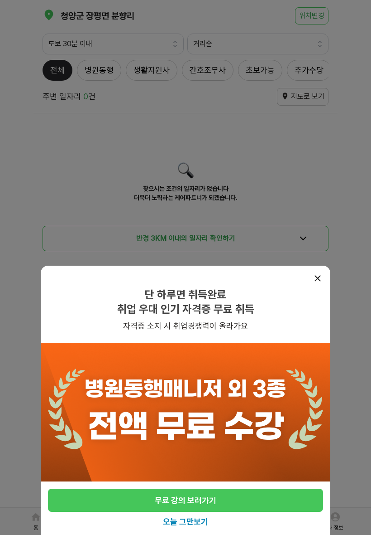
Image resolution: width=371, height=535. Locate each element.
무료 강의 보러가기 (185, 500)
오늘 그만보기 (185, 521)
